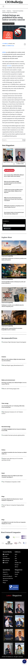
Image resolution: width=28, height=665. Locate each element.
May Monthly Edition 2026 (20, 634)
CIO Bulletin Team (10, 45)
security (9, 65)
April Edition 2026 (20, 648)
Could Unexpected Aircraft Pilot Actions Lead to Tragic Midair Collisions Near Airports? (13, 191)
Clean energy (5, 403)
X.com (5, 556)
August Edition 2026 (8, 162)
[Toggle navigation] (3, 6)
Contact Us (5, 574)
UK (15, 556)
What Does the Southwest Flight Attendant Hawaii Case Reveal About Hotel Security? (12, 183)
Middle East (18, 562)
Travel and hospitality (18, 11)
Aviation (4, 356)
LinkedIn (6, 554)
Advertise (5, 580)
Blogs (3, 496)
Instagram (7, 558)
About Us (5, 572)
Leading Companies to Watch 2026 (20, 607)
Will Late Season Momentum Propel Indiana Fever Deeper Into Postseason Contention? (13, 199)
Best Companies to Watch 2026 (20, 621)
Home (4, 11)
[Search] (24, 140)
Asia (16, 554)
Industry (9, 11)
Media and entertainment (8, 380)
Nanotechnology (6, 426)
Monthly (17, 572)
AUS (16, 558)
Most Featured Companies (11, 532)
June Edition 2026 (9, 634)
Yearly (16, 574)
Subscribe (7, 228)
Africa (16, 566)
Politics (3, 450)
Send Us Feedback (7, 576)
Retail (3, 473)
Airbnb (4, 52)
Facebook (6, 560)
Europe (17, 564)
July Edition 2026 (8, 620)
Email (4, 223)
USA (16, 560)
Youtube (6, 562)
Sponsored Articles (8, 578)
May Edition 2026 (9, 648)
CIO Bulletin (5, 43)
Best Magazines (8, 145)
